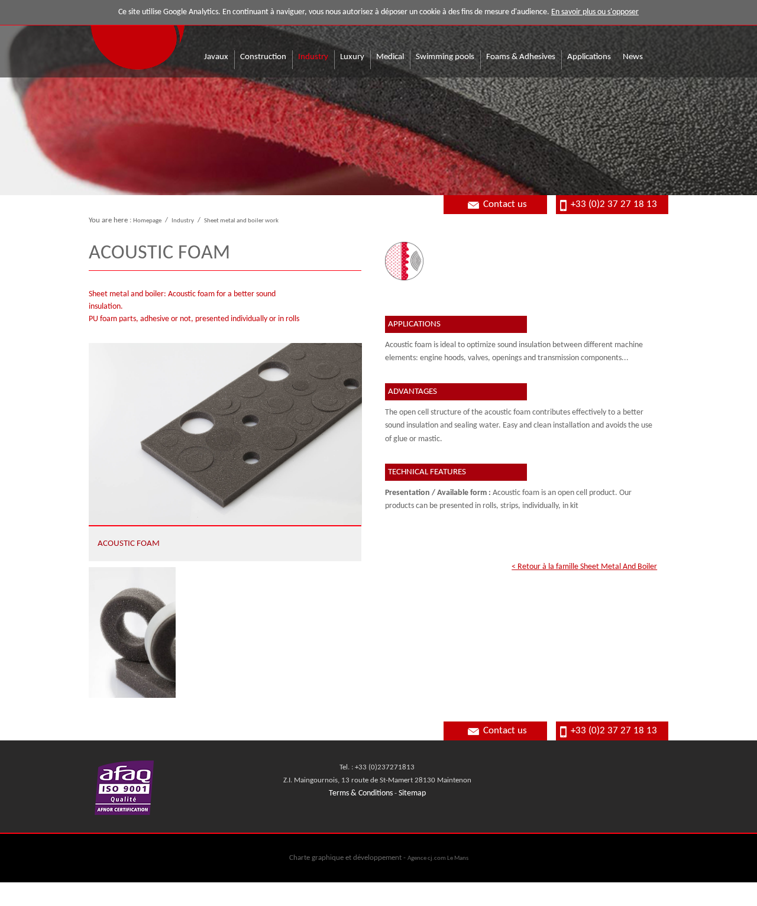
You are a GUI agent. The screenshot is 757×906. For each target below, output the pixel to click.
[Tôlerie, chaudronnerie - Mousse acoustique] (132, 632)
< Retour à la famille (584, 566)
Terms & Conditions (361, 793)
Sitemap (412, 793)
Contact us (505, 204)
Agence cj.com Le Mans (437, 858)
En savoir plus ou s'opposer (595, 12)
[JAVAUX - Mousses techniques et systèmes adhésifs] (137, 36)
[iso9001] (124, 811)
